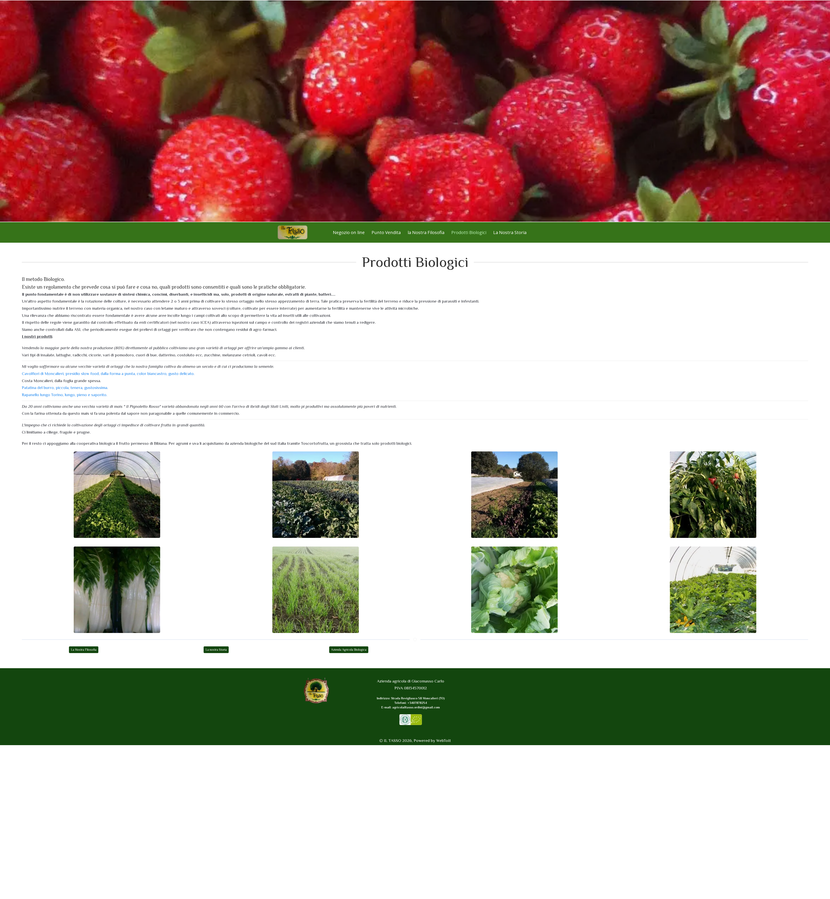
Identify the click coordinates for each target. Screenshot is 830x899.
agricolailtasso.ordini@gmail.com (416, 707)
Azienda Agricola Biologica (348, 649)
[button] (117, 494)
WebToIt (443, 740)
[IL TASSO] (293, 232)
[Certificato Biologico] (410, 719)
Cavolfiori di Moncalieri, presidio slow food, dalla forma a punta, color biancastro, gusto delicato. (108, 373)
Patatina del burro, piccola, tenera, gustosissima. (65, 387)
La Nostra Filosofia (83, 649)
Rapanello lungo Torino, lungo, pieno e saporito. (64, 394)
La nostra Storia (216, 649)
